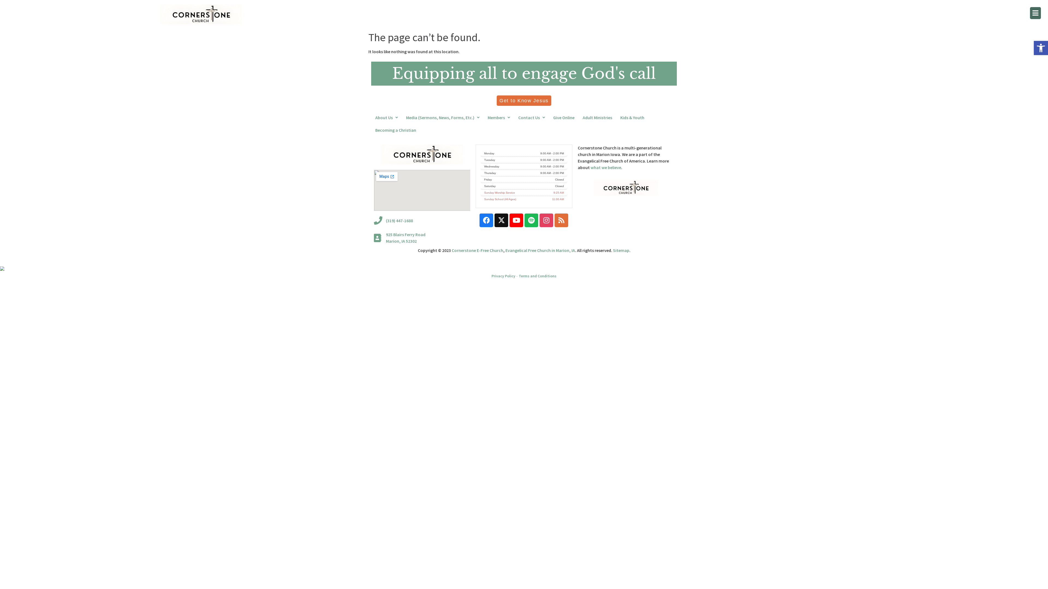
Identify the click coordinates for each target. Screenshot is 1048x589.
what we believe (606, 167)
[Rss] (561, 220)
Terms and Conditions (537, 276)
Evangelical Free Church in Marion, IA (540, 250)
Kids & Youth (632, 117)
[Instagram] (546, 220)
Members (496, 117)
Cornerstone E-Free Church (477, 250)
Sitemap (621, 250)
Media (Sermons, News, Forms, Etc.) (440, 117)
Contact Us (529, 117)
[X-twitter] (501, 220)
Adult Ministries (597, 117)
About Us (384, 117)
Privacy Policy (503, 276)
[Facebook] (486, 220)
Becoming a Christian (395, 130)
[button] (1041, 48)
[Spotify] (531, 220)
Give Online (563, 117)
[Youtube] (516, 220)
